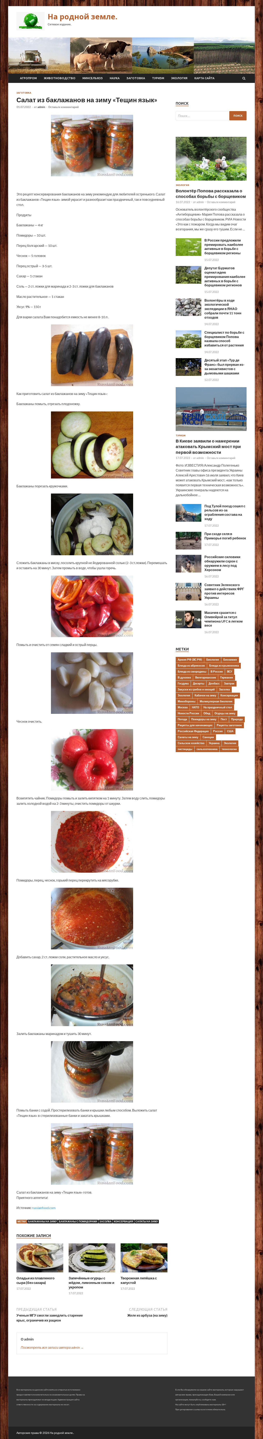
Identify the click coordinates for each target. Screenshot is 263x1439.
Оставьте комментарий (63, 107)
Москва (183, 707)
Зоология (184, 695)
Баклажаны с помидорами (78, 1221)
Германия (226, 677)
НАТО (195, 707)
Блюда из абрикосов (191, 665)
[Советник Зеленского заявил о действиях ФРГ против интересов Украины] (188, 599)
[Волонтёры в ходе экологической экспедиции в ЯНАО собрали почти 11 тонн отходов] (188, 315)
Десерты (198, 683)
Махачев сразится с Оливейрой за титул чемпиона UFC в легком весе (223, 619)
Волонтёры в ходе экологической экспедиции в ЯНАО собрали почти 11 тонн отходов (222, 308)
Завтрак (229, 683)
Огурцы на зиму (225, 713)
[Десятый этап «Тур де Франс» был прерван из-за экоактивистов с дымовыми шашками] (188, 374)
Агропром (28, 78)
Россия (218, 731)
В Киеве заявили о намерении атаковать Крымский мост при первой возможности (208, 446)
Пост (224, 719)
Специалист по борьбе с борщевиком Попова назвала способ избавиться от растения (224, 338)
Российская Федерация (193, 731)
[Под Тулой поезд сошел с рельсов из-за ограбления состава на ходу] (188, 520)
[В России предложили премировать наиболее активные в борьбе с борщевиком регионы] (188, 255)
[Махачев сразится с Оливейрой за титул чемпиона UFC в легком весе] (188, 627)
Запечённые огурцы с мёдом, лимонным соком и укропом (91, 1282)
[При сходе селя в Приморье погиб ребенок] (188, 548)
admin (41, 107)
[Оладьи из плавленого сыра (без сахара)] (39, 1273)
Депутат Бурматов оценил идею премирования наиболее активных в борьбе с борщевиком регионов (224, 276)
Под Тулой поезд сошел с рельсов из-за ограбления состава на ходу (224, 512)
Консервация (123, 1221)
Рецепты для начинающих (195, 725)
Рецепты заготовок (229, 725)
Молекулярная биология (216, 701)
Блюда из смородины (192, 671)
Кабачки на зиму (205, 695)
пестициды (185, 749)
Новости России (188, 713)
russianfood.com (43, 1208)
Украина (214, 743)
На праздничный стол (217, 707)
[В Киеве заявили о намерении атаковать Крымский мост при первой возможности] (211, 432)
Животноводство (59, 78)
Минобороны (186, 701)
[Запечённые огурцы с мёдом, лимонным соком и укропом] (92, 1273)
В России (217, 671)
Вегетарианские (205, 677)
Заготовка (136, 78)
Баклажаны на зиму (42, 1221)
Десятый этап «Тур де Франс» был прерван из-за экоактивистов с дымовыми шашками (224, 366)
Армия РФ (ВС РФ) (190, 659)
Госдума (183, 683)
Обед (206, 713)
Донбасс (214, 683)
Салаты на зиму (146, 1221)
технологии (229, 749)
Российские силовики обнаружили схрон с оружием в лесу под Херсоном (222, 563)
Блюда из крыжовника (224, 665)
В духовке (184, 677)
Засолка (105, 1221)
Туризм (158, 78)
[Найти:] (211, 115)
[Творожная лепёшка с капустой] (144, 1273)
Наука (115, 78)
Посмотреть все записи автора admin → (52, 1347)
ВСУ (229, 671)
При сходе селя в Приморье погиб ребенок (225, 536)
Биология (212, 659)
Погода (182, 719)
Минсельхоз (92, 78)
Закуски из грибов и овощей (196, 689)
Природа (237, 719)
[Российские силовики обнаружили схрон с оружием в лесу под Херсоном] (188, 571)
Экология (179, 78)
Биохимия (230, 659)
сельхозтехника (207, 749)
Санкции (208, 737)
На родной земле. (82, 17)
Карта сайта (204, 78)
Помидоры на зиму (203, 719)
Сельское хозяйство (191, 743)
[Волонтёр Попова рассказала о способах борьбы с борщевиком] (211, 181)
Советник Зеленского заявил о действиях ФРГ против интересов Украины (224, 591)
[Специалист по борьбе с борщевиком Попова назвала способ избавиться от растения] (188, 347)
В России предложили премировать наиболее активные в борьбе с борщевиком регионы (223, 246)
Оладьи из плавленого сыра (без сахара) (35, 1280)
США (230, 731)
